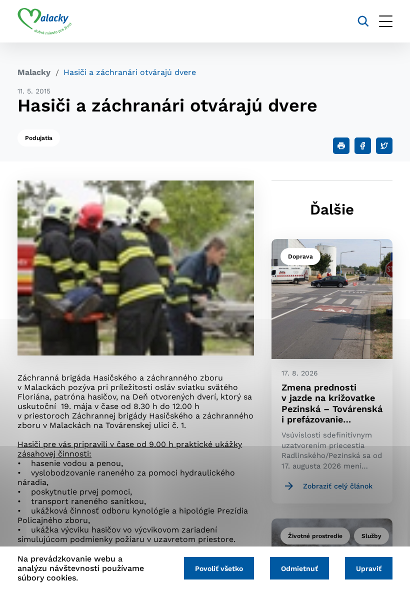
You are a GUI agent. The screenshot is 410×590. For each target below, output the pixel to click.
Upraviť (369, 568)
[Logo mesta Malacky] (45, 21)
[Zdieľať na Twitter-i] (384, 146)
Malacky (34, 72)
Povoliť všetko (219, 568)
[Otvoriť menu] (385, 21)
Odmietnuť (299, 568)
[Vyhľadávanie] (363, 21)
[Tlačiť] (341, 146)
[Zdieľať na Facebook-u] (362, 146)
